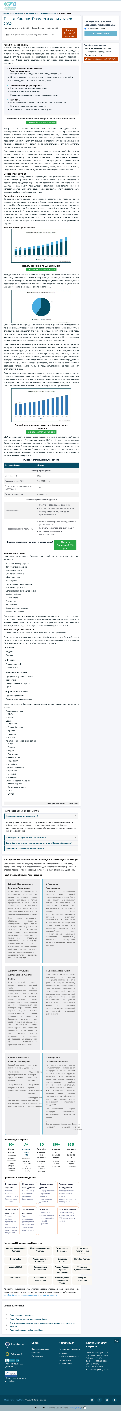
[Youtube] (114, 1400)
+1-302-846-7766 (96, 1364)
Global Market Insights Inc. (14, 1400)
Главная (5, 13)
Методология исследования (98, 52)
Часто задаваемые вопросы (98, 48)
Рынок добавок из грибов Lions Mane (26, 1330)
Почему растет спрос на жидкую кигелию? (26, 837)
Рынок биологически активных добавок (28, 1319)
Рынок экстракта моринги (22, 1315)
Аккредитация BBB (26, 1152)
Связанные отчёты (93, 55)
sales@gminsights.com (100, 1369)
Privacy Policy (75, 1408)
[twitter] (99, 1400)
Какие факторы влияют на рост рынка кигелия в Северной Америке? (39, 843)
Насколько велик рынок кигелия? (22, 816)
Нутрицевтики (32, 13)
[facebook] (107, 1400)
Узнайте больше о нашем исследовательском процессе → (30, 1295)
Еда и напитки (17, 13)
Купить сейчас (102, 33)
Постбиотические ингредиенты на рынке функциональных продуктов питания (42, 1324)
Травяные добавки (48, 13)
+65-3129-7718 (97, 1366)
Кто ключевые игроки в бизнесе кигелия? (25, 848)
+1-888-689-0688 (100, 1361)
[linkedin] (92, 1400)
